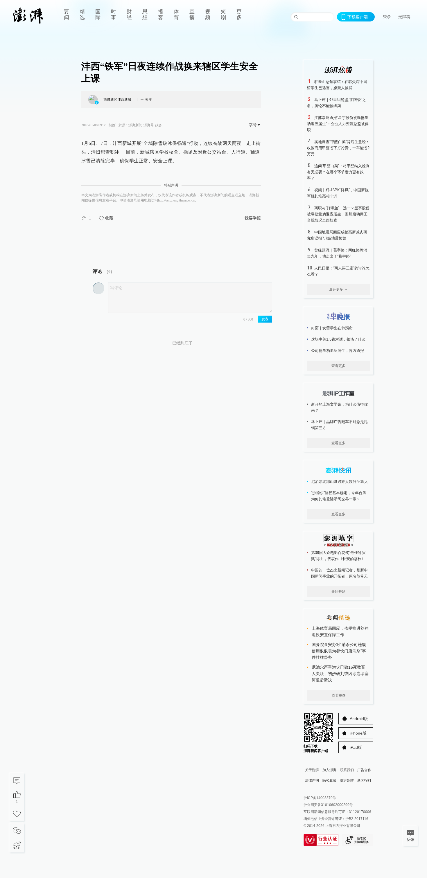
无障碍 (404, 17)
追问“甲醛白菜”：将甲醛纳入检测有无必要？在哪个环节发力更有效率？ (338, 172)
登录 (387, 16)
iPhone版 (358, 733)
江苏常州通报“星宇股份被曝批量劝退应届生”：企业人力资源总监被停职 (338, 124)
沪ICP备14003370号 (320, 798)
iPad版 (356, 747)
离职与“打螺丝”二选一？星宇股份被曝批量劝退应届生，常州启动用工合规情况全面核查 (338, 214)
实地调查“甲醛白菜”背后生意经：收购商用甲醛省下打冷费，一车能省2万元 (338, 148)
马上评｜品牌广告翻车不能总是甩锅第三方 (339, 425)
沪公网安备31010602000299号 (328, 805)
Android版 (359, 718)
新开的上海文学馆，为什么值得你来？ (339, 407)
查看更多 (338, 366)
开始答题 (338, 591)
